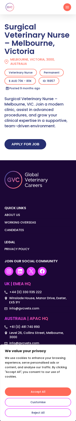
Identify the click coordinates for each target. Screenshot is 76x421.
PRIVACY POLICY (16, 249)
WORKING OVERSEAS (20, 222)
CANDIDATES (14, 230)
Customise (38, 402)
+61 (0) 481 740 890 (24, 327)
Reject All (38, 413)
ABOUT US (12, 215)
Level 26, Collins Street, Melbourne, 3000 (36, 335)
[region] (38, 383)
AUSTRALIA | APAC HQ (26, 318)
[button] (67, 7)
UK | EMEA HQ (17, 284)
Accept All (38, 392)
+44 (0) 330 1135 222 (25, 292)
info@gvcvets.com (24, 308)
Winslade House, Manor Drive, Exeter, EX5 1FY (38, 300)
